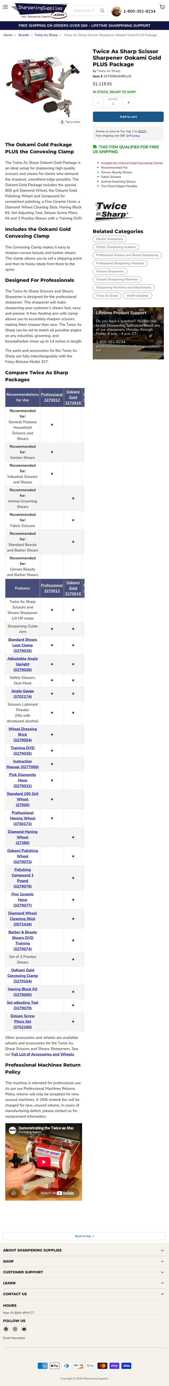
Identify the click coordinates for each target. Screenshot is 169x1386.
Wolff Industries (138, 296)
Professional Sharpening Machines (120, 263)
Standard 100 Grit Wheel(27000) (22, 799)
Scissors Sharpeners (110, 271)
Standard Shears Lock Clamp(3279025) (22, 645)
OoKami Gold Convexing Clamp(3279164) (22, 976)
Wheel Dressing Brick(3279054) (22, 734)
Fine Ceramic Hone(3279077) (22, 900)
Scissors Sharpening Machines (117, 279)
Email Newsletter (14, 1338)
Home (7, 35)
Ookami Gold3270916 (73, 397)
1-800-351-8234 (110, 341)
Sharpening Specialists (125, 325)
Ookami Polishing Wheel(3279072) (22, 856)
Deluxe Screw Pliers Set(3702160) (23, 1021)
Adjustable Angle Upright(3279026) (22, 664)
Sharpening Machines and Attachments (123, 287)
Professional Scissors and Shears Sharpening (127, 255)
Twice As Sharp (46, 35)
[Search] (102, 10)
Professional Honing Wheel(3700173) (22, 818)
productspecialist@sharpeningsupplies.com (128, 348)
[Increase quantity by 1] (128, 102)
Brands (24, 35)
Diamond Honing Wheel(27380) (23, 837)
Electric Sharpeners (109, 239)
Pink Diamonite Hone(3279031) (22, 780)
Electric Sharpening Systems (116, 247)
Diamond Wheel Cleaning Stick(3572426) (22, 919)
